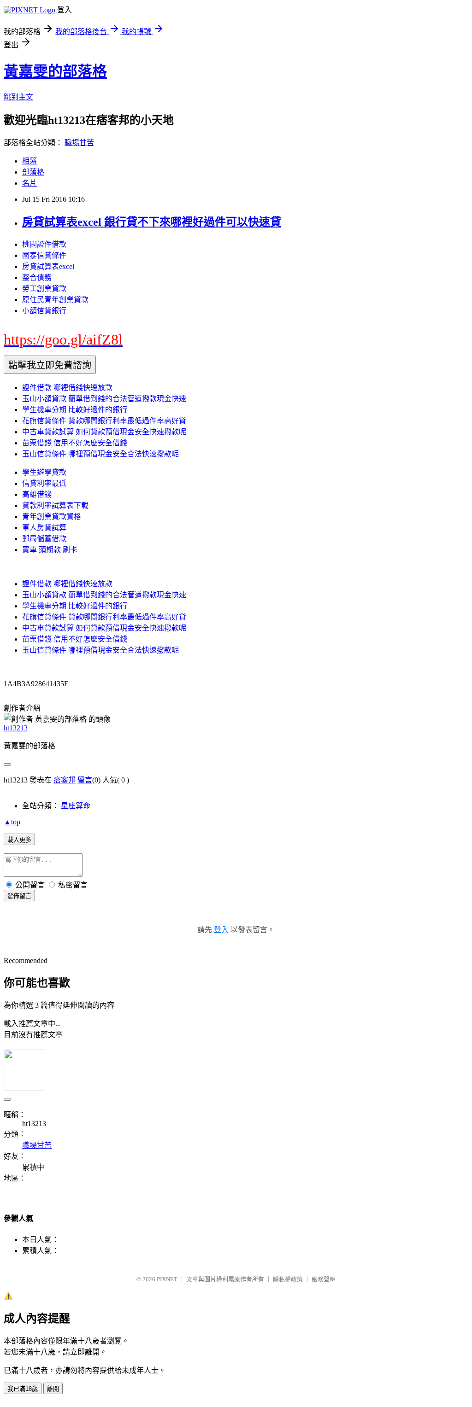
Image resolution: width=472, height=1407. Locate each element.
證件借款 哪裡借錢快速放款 (67, 387)
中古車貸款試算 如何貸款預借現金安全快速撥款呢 (104, 432)
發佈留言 (19, 896)
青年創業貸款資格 (51, 516)
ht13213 (16, 728)
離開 (53, 1388)
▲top (12, 822)
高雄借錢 (37, 494)
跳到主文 (18, 97)
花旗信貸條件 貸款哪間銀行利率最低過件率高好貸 (104, 421)
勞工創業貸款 (44, 288)
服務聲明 (324, 1279)
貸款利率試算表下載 (55, 505)
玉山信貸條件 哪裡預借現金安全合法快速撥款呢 (100, 454)
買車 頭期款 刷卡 (49, 550)
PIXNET (167, 1279)
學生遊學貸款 (44, 472)
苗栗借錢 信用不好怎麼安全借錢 (74, 443)
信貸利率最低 (44, 483)
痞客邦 (64, 780)
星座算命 (75, 806)
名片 (29, 183)
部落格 (33, 172)
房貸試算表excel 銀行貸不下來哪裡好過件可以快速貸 (151, 222)
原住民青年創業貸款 (55, 300)
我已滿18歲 (22, 1388)
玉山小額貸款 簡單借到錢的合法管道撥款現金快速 (104, 399)
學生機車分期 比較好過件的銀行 (74, 410)
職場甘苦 (79, 142)
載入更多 (19, 839)
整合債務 (37, 277)
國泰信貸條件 (44, 255)
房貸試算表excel (48, 266)
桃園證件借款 (44, 244)
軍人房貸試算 (44, 527)
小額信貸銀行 (44, 311)
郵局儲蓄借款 (44, 539)
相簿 (29, 161)
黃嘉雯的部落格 (55, 71)
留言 (84, 780)
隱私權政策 (288, 1279)
